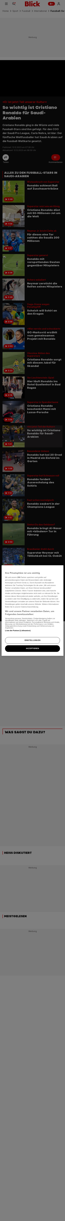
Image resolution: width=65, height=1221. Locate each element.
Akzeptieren (32, 648)
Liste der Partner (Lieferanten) (18, 630)
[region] (32, 610)
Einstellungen (32, 640)
